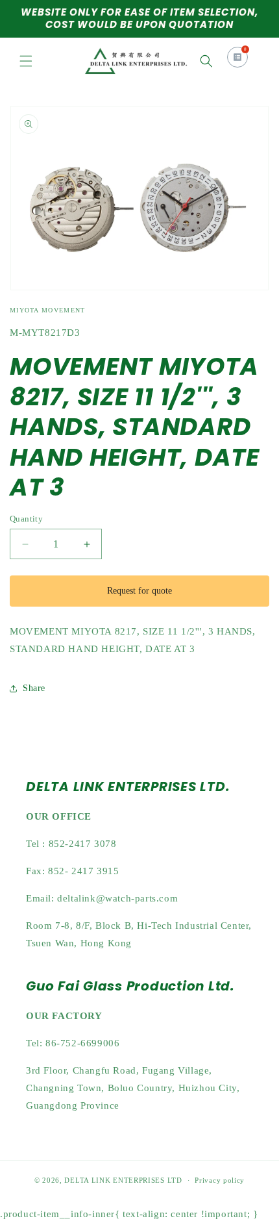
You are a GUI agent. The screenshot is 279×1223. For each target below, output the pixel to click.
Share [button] (34, 688)
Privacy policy (220, 1180)
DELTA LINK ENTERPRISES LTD (123, 1180)
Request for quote (139, 591)
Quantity (26, 518)
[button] (26, 61)
